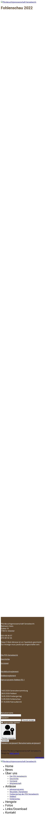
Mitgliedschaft (15, 783)
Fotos (9, 805)
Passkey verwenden (8, 738)
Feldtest (13, 796)
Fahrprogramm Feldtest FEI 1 (13, 680)
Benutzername (7, 713)
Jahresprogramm (17, 789)
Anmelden (5, 741)
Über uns (11, 773)
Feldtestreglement (8, 675)
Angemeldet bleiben (11, 722)
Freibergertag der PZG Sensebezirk (24, 794)
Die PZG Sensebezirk (9, 655)
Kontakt (10, 812)
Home (9, 766)
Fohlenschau (15, 799)
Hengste (10, 802)
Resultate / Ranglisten (19, 791)
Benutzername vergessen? (30, 743)
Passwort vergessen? (10, 743)
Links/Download (16, 809)
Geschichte (5, 659)
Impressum (39, 757)
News (9, 769)
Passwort (5, 717)
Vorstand (4, 663)
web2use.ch (14, 753)
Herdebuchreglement (9, 671)
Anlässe (10, 786)
